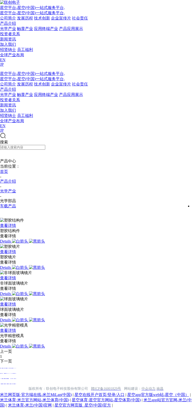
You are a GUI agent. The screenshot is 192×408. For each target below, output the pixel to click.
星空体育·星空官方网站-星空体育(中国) (106, 400)
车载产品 (8, 206)
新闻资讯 (8, 39)
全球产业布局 (12, 55)
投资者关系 (10, 34)
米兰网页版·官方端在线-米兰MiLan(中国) (36, 395)
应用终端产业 (46, 28)
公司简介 (8, 18)
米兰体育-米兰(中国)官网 (30, 405)
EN (3, 60)
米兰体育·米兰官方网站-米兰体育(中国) (34, 400)
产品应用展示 (71, 28)
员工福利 (25, 49)
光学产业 (8, 28)
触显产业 (25, 28)
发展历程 (25, 18)
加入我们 (8, 44)
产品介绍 (8, 23)
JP (2, 64)
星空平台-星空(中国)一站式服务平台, (32, 7)
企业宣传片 (61, 18)
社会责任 (80, 18)
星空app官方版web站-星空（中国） (158, 395)
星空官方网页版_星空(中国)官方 (82, 405)
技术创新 (42, 18)
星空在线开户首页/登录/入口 (99, 395)
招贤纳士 (8, 49)
